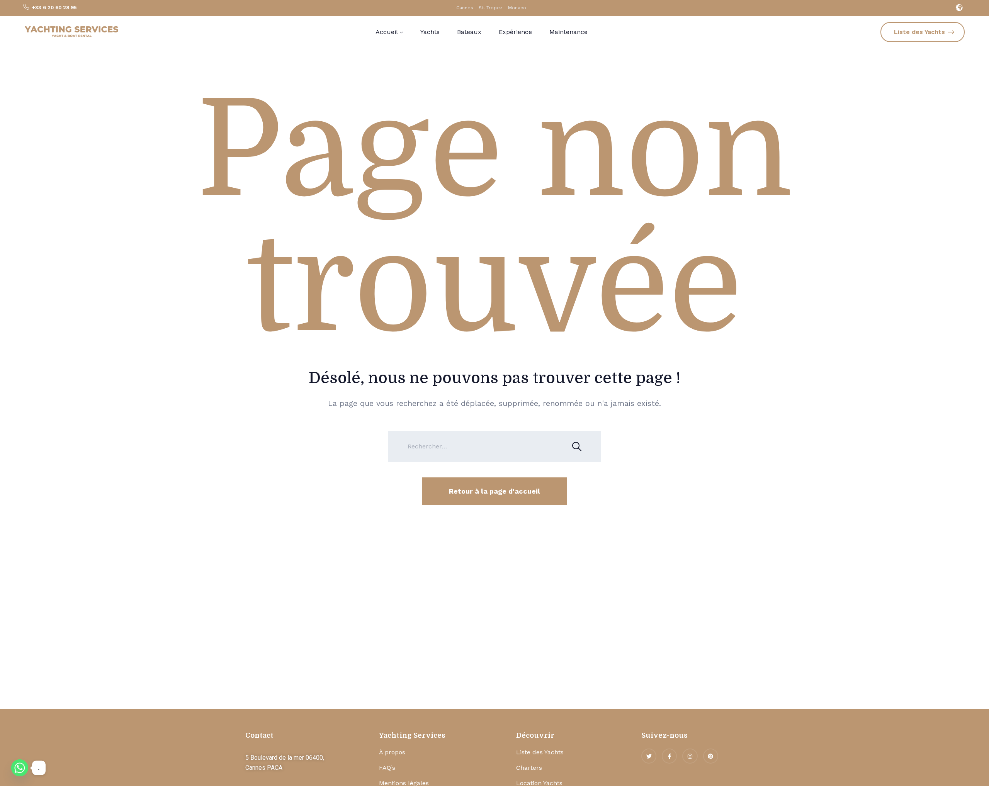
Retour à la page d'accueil (494, 491)
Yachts (430, 32)
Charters (529, 767)
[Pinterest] (710, 756)
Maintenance (568, 32)
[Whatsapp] (19, 767)
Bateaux (469, 32)
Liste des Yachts (540, 752)
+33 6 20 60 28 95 (54, 7)
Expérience (515, 32)
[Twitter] (648, 756)
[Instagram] (689, 756)
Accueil (387, 32)
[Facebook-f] (669, 756)
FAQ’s (387, 767)
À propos (392, 752)
